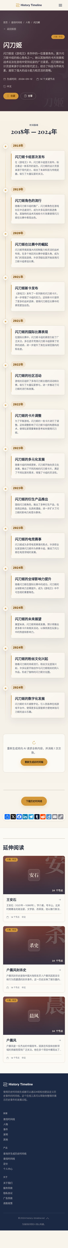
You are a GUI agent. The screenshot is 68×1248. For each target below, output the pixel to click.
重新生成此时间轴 (34, 761)
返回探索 (11, 29)
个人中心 (8, 1168)
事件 (5, 1129)
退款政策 (8, 1203)
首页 (5, 22)
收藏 (13, 95)
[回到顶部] (47, 1218)
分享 (30, 95)
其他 (5, 1139)
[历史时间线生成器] (29, 5)
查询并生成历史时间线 (14, 1153)
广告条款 (8, 1198)
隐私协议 (8, 1193)
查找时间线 (16, 22)
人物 (28, 22)
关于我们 (8, 1182)
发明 (5, 1134)
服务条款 (8, 1188)
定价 (5, 1163)
